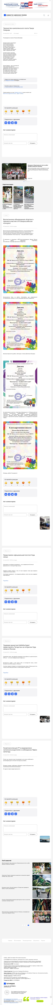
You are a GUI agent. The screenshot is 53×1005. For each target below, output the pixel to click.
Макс (22, 93)
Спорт (6, 215)
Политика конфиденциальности (11, 1002)
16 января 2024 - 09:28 (7, 652)
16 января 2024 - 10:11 (7, 226)
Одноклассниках (12, 93)
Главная (10, 940)
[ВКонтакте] (6, 122)
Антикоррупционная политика (11, 999)
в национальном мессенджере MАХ (14, 87)
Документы (36, 940)
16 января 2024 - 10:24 (7, 33)
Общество (7, 551)
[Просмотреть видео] (7, 195)
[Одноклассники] (9, 122)
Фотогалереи (17, 940)
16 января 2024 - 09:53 (7, 560)
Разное (43, 940)
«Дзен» (18, 93)
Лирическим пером (9, 24)
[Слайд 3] (26, 181)
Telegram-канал (17, 92)
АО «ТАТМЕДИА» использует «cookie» (12, 999)
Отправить (32, 143)
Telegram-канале (9, 80)
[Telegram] (12, 122)
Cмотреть (40, 1001)
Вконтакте (5, 93)
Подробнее (5, 580)
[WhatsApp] (15, 122)
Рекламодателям (27, 940)
